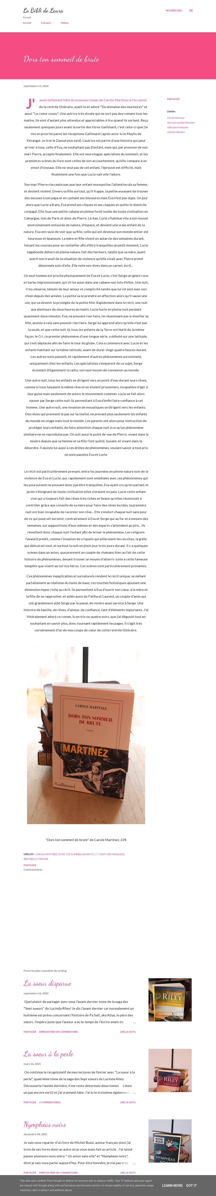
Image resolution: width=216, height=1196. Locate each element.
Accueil (27, 22)
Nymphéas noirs (45, 1124)
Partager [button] (173, 99)
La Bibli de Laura (43, 10)
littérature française (177, 127)
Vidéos (65, 22)
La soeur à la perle (48, 1053)
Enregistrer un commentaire (58, 1031)
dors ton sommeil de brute (180, 122)
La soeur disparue (47, 983)
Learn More (172, 1186)
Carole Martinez (175, 117)
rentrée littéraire (176, 131)
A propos (46, 22)
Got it (191, 1186)
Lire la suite (128, 1031)
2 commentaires (49, 1102)
